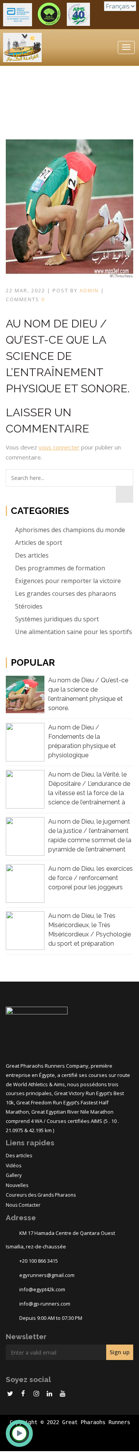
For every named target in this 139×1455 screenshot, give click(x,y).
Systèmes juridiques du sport (56, 619)
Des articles (31, 555)
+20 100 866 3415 (38, 1260)
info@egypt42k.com (42, 1289)
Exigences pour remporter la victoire (67, 581)
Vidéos (13, 1165)
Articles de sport (38, 542)
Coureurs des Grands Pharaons (41, 1195)
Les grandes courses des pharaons (65, 593)
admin (89, 290)
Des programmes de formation (59, 568)
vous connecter (59, 447)
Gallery (14, 1175)
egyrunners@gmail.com (47, 1275)
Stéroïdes (28, 606)
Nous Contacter (23, 1205)
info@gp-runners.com (44, 1303)
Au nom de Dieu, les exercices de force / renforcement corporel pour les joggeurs (90, 878)
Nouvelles (17, 1185)
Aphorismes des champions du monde (69, 530)
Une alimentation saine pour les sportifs (73, 631)
